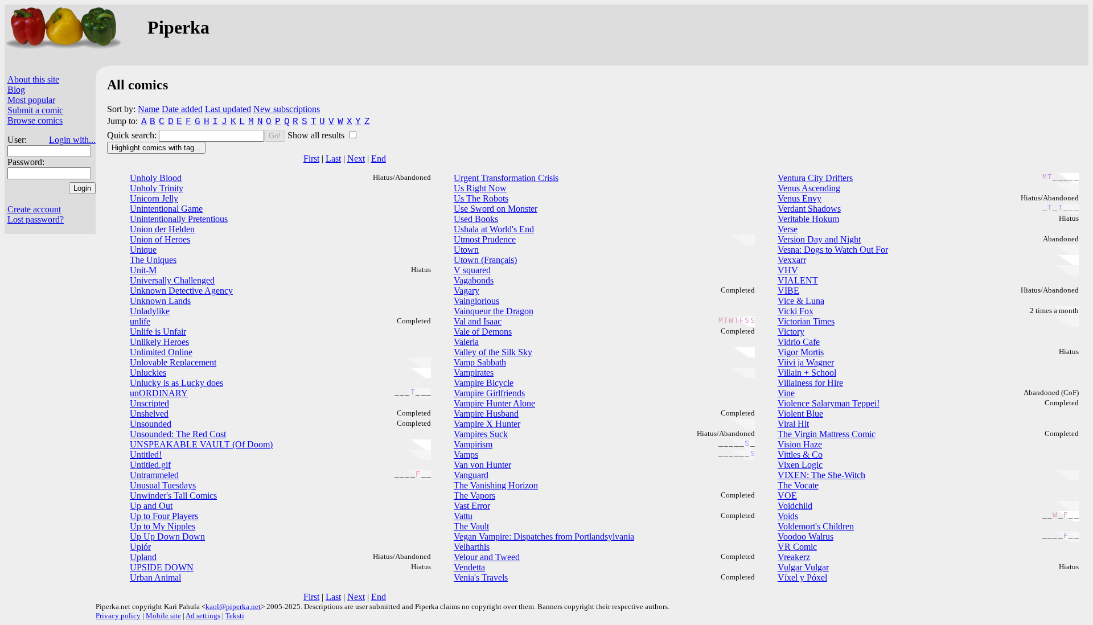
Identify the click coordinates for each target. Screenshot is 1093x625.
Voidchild (795, 506)
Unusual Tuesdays (163, 485)
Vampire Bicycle (483, 383)
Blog (16, 89)
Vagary (466, 290)
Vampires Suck (481, 434)
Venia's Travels (481, 577)
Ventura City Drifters (815, 178)
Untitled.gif (150, 465)
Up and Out (151, 506)
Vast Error (472, 506)
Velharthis (472, 547)
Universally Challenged (172, 280)
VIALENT (798, 280)
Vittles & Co (800, 454)
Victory (791, 331)
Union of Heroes (160, 239)
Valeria (466, 342)
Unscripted (149, 403)
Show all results (317, 135)
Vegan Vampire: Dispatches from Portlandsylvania (544, 536)
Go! (275, 135)
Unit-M (143, 270)
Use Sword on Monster (495, 208)
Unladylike (150, 311)
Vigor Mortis (801, 352)
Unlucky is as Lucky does (176, 383)
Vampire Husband (486, 413)
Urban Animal (155, 577)
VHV (788, 270)
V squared (472, 270)
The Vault (471, 526)
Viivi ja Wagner (806, 362)
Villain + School (807, 372)
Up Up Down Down (167, 536)
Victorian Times (806, 321)
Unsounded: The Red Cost (178, 434)
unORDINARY (159, 393)
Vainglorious (476, 301)
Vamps (466, 454)
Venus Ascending (809, 188)
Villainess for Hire (810, 383)
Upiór (140, 547)
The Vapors (474, 495)
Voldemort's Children (816, 526)
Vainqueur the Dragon (493, 311)
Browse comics (35, 120)
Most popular (31, 100)
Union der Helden (162, 229)
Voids (788, 516)
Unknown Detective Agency (181, 290)
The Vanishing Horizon (496, 485)
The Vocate (798, 485)
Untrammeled (154, 475)
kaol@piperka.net (233, 606)
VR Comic (797, 547)
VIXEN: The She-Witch (821, 475)
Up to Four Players (164, 516)
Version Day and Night (819, 239)
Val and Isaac (478, 321)
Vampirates (474, 372)
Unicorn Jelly (154, 198)
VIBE (788, 290)
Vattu (463, 516)
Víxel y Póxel (802, 577)
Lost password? (35, 219)
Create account (34, 209)
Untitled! (146, 454)
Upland (143, 557)
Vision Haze (800, 444)
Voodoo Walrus (805, 536)
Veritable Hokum (808, 219)
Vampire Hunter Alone (494, 403)
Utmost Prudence (485, 239)
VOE (787, 495)
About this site (33, 79)
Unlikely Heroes (159, 342)
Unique (143, 249)
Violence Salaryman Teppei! (829, 403)
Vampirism (473, 444)
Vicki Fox (795, 311)
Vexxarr (792, 260)
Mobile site (163, 615)
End (378, 158)
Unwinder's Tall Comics (173, 495)
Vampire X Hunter (487, 424)
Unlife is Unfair (158, 331)
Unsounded (150, 424)
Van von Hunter (482, 465)
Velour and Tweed (487, 557)
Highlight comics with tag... (156, 147)
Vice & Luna (801, 301)
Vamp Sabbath (480, 362)
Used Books (476, 219)
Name (148, 109)
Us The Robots (481, 198)
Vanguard (471, 475)
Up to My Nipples (162, 526)
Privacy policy (118, 615)
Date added (182, 109)
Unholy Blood (156, 178)
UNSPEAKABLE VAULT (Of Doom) (201, 444)
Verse (788, 229)
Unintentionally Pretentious (179, 219)
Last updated (228, 109)
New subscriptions (286, 109)
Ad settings (203, 615)
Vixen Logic (800, 465)
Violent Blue (800, 413)
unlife (140, 321)
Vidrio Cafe (799, 342)
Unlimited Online (161, 352)
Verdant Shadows (809, 208)
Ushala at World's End (494, 229)
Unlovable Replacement (173, 362)
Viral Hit (793, 424)
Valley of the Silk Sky (493, 352)
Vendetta (469, 567)
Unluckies (148, 372)
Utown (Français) (485, 260)
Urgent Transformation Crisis (506, 178)
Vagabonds (474, 280)
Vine (786, 393)
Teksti (234, 615)
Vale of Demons (483, 331)
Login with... (72, 140)
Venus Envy (799, 198)
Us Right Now (480, 188)
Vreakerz (794, 557)
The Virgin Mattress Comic (827, 434)
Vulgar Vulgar (803, 567)
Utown (466, 249)
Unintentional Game (166, 208)
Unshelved (149, 413)
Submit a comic (35, 110)
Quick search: (133, 135)
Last (333, 158)
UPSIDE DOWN (162, 567)
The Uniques (153, 260)
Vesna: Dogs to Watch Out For (833, 249)
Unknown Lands (160, 301)
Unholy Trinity (156, 188)
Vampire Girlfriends (489, 393)
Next (356, 158)
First (311, 158)
